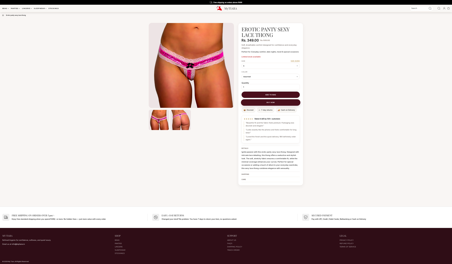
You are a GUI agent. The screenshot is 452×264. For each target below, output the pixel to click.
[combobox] (421, 8)
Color (244, 72)
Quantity (245, 83)
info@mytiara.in (18, 244)
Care (244, 179)
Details (245, 148)
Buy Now (271, 102)
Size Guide (295, 61)
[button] (448, 8)
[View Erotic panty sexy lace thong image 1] (159, 120)
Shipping (245, 174)
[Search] (430, 8)
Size (243, 61)
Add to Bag (270, 95)
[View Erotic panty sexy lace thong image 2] (180, 120)
